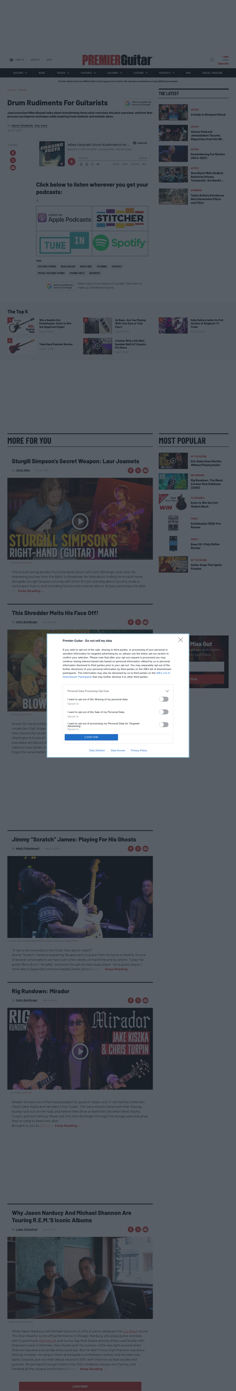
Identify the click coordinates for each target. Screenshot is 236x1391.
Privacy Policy (139, 750)
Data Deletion (97, 750)
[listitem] (118, 691)
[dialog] (118, 695)
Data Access (118, 750)
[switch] (164, 699)
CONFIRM (91, 737)
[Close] (181, 641)
